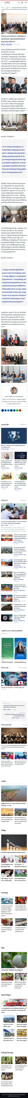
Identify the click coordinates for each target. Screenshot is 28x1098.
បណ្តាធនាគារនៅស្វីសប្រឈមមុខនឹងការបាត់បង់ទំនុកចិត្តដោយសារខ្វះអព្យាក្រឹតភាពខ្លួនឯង (7, 819)
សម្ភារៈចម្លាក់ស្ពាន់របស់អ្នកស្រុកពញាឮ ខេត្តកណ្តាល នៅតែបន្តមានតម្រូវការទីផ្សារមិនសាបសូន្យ (7, 1084)
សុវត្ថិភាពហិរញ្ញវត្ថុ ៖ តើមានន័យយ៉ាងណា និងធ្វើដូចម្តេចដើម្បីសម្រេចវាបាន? (7, 880)
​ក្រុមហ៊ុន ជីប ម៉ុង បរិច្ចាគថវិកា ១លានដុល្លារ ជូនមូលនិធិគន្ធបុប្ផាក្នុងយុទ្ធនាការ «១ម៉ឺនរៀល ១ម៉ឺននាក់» (21, 762)
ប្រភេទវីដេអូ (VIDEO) (22, 668)
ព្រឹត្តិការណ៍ (8, 7)
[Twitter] (5, 410)
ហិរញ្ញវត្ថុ (7, 449)
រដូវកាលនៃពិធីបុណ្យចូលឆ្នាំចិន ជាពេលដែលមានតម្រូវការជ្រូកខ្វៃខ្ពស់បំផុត (6, 930)
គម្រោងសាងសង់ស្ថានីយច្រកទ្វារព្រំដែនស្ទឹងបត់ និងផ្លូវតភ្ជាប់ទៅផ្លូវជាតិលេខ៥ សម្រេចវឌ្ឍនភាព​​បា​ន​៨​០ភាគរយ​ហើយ (21, 820)
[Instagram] (8, 410)
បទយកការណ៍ (3, 449)
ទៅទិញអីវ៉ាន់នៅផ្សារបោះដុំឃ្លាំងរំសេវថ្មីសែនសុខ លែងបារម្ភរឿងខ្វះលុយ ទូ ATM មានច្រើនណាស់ (8, 1039)
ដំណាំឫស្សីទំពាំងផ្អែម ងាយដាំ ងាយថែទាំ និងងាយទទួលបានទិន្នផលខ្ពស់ (6, 1068)
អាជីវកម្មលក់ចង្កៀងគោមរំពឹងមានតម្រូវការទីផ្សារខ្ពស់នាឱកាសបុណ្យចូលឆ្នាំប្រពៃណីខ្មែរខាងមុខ (21, 908)
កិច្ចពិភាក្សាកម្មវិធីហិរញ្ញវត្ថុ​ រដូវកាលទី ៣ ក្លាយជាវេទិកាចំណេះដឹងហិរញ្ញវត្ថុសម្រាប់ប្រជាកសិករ (20, 880)
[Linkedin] (11, 410)
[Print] (20, 410)
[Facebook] (2, 410)
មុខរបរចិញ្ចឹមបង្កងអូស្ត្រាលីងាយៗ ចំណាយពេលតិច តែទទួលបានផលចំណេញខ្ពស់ (21, 1068)
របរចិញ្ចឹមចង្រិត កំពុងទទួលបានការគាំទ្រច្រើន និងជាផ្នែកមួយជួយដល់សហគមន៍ (20, 930)
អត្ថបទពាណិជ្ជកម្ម (9, 44)
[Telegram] (14, 410)
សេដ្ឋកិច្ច (6, 525)
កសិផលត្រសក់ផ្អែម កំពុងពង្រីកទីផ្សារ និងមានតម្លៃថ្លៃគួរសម (12, 970)
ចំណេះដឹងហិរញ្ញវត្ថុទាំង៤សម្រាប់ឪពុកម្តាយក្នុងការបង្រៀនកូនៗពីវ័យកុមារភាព (7, 866)
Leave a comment (7, 46)
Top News (16, 554)
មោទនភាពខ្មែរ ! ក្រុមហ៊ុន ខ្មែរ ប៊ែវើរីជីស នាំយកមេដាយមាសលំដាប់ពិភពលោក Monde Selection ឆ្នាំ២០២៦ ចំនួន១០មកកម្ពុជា (7, 763)
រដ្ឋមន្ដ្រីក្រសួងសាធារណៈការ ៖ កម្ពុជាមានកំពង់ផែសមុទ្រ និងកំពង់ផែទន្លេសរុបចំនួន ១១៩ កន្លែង (13, 804)
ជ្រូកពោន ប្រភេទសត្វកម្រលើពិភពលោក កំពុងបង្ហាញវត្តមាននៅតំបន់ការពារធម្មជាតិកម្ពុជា (22, 1025)
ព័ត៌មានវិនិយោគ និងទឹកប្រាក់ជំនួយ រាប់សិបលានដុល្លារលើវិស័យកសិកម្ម (22, 1039)
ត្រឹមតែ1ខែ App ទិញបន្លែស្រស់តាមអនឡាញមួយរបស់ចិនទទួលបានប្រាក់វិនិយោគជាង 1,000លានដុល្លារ (20, 985)
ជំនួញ (15, 489)
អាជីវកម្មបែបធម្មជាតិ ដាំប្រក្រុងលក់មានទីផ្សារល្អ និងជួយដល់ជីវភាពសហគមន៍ (6, 984)
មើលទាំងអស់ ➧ (23, 424)
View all (24, 725)
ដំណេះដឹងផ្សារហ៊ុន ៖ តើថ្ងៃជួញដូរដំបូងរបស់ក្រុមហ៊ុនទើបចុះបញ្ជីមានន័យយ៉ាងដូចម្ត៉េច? (21, 866)
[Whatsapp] (17, 410)
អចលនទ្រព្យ (4, 892)
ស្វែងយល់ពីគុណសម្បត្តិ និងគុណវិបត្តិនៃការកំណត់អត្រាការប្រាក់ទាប (13, 852)
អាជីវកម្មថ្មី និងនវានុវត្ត (21, 590)
